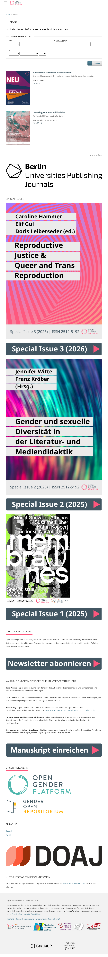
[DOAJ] (54, 865)
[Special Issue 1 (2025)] (38, 603)
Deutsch (9, 831)
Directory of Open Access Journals (59, 710)
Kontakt (10, 919)
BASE (76, 710)
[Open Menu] (5, 3)
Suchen (97, 63)
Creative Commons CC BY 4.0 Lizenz (26, 914)
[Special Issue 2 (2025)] (54, 494)
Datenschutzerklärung (25, 919)
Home (8, 14)
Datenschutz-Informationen (73, 883)
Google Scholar (89, 710)
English (9, 835)
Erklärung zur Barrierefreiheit (48, 919)
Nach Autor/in (60, 40)
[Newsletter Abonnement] (54, 669)
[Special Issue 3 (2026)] (54, 338)
